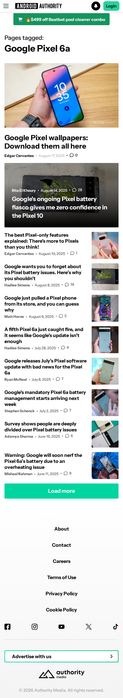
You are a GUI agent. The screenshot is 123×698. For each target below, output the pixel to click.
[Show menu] (6, 6)
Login (111, 6)
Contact (61, 545)
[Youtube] (61, 627)
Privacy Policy (62, 593)
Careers (61, 561)
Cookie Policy (61, 610)
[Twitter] (89, 627)
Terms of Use (61, 577)
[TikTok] (116, 627)
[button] (61, 6)
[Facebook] (7, 627)
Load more (61, 490)
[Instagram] (35, 627)
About (61, 529)
